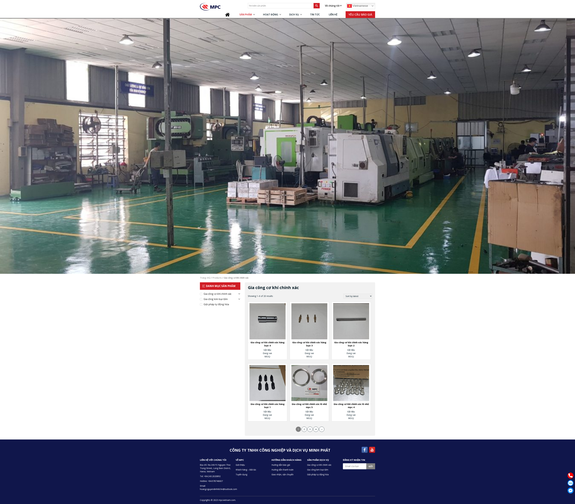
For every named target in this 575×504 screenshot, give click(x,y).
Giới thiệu (240, 464)
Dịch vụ (294, 14)
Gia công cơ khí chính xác (217, 293)
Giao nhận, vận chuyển (282, 474)
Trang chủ (228, 14)
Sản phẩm (245, 14)
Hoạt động (270, 14)
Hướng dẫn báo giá (280, 464)
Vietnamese (360, 5)
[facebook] (365, 449)
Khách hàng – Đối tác (246, 469)
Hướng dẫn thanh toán (282, 469)
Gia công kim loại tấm (216, 299)
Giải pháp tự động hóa (216, 304)
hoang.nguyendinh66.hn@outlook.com (218, 489)
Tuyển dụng (241, 474)
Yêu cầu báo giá (360, 14)
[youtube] (372, 449)
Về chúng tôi (332, 5)
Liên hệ (333, 14)
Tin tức (315, 14)
